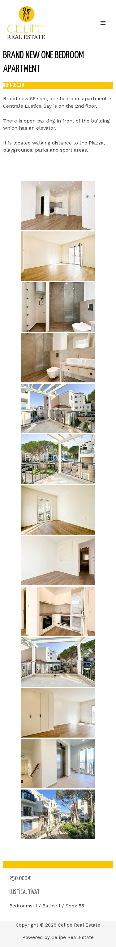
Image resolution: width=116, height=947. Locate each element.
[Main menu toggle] (103, 22)
